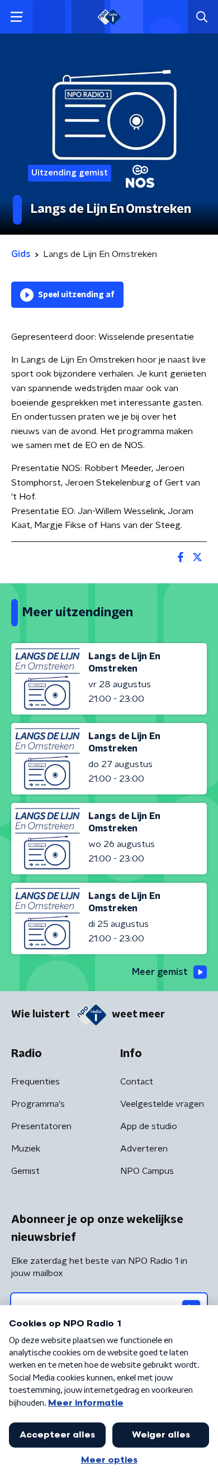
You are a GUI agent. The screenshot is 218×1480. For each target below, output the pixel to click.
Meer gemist (160, 972)
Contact (136, 1081)
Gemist (25, 1171)
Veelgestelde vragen (162, 1104)
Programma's (38, 1104)
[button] (16, 17)
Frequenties (35, 1081)
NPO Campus (147, 1171)
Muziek (25, 1148)
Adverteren (144, 1148)
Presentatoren (41, 1126)
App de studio (148, 1126)
